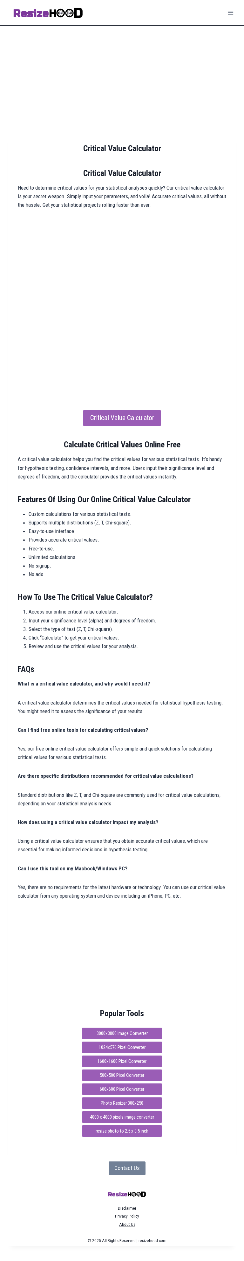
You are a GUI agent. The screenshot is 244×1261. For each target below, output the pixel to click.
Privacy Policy (127, 1216)
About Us (127, 1224)
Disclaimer (127, 1208)
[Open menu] (230, 12)
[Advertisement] (122, 85)
